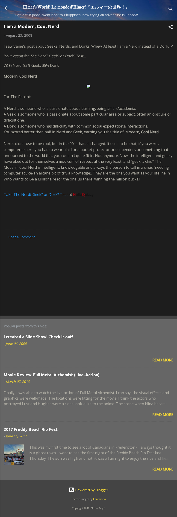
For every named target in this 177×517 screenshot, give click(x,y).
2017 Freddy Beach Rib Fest (31, 429)
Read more (162, 360)
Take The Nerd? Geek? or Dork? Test (36, 194)
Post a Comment (21, 237)
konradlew (99, 499)
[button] (170, 27)
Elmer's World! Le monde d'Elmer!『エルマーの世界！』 (76, 7)
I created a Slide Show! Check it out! (38, 336)
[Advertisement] (88, 276)
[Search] (170, 9)
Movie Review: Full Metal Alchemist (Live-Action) (52, 374)
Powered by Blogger (91, 490)
